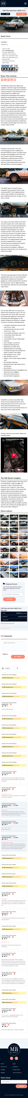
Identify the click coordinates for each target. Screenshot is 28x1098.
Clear (6, 656)
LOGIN (25, 8)
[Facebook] (11, 1058)
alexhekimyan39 (9, 50)
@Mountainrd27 (17, 687)
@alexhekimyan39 (6, 794)
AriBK (3, 1025)
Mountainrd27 (5, 789)
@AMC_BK (15, 1002)
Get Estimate (9, 599)
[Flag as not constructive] (5, 706)
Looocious (24, 613)
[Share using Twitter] (2, 80)
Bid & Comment (21, 14)
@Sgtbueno (5, 810)
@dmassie (15, 886)
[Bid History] (2, 619)
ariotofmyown (5, 1010)
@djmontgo (16, 867)
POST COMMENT (17, 656)
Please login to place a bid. (7, 623)
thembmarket (5, 773)
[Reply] (6, 706)
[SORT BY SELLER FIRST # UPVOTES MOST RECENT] (10, 668)
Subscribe (21, 1086)
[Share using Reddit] (11, 80)
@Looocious (16, 678)
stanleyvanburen (6, 974)
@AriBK (3, 1015)
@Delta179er (16, 765)
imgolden (4, 704)
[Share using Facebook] (5, 80)
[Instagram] (16, 1058)
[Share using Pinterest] (8, 80)
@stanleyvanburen (6, 842)
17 (26, 619)
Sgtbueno (4, 913)
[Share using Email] (15, 80)
